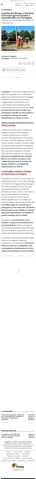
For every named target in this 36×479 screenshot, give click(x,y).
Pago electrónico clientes (12, 454)
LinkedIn (28, 63)
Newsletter (27, 452)
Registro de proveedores (14, 456)
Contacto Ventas (17, 452)
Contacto (8, 452)
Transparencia (22, 460)
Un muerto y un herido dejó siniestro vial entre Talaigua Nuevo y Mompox (10, 436)
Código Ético (31, 460)
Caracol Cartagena (8, 56)
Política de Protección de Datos (12, 458)
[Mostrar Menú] (1, 4)
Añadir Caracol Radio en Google (15, 70)
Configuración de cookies (8, 460)
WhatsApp (33, 63)
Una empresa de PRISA (18, 465)
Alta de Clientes (26, 454)
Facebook (20, 63)
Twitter (24, 63)
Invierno (30, 256)
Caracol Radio (8, 5)
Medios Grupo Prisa (18, 470)
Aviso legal (25, 456)
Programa (18, 5)
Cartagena (7, 10)
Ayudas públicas (8, 256)
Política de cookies (27, 458)
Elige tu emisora (29, 5)
